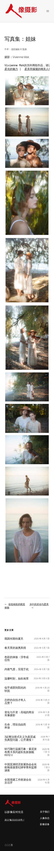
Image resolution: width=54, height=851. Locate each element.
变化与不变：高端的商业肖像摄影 (19, 714)
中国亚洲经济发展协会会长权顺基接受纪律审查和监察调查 (20, 767)
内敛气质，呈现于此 (16, 669)
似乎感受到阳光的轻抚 (15, 689)
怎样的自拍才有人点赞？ (15, 701)
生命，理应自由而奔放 (15, 726)
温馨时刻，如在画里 (16, 678)
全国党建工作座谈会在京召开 (17, 781)
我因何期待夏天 (13, 638)
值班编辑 (15, 49)
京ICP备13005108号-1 (14, 819)
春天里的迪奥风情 (15, 647)
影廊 (24, 49)
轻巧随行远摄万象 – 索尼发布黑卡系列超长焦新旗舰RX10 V (20, 751)
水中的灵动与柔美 (39, 604)
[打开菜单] (48, 11)
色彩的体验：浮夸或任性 (16, 658)
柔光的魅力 (11, 69)
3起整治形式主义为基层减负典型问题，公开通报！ (20, 738)
